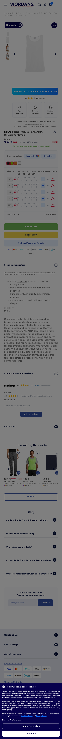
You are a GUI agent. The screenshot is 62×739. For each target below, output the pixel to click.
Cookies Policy (27, 716)
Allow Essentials (31, 726)
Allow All (31, 734)
